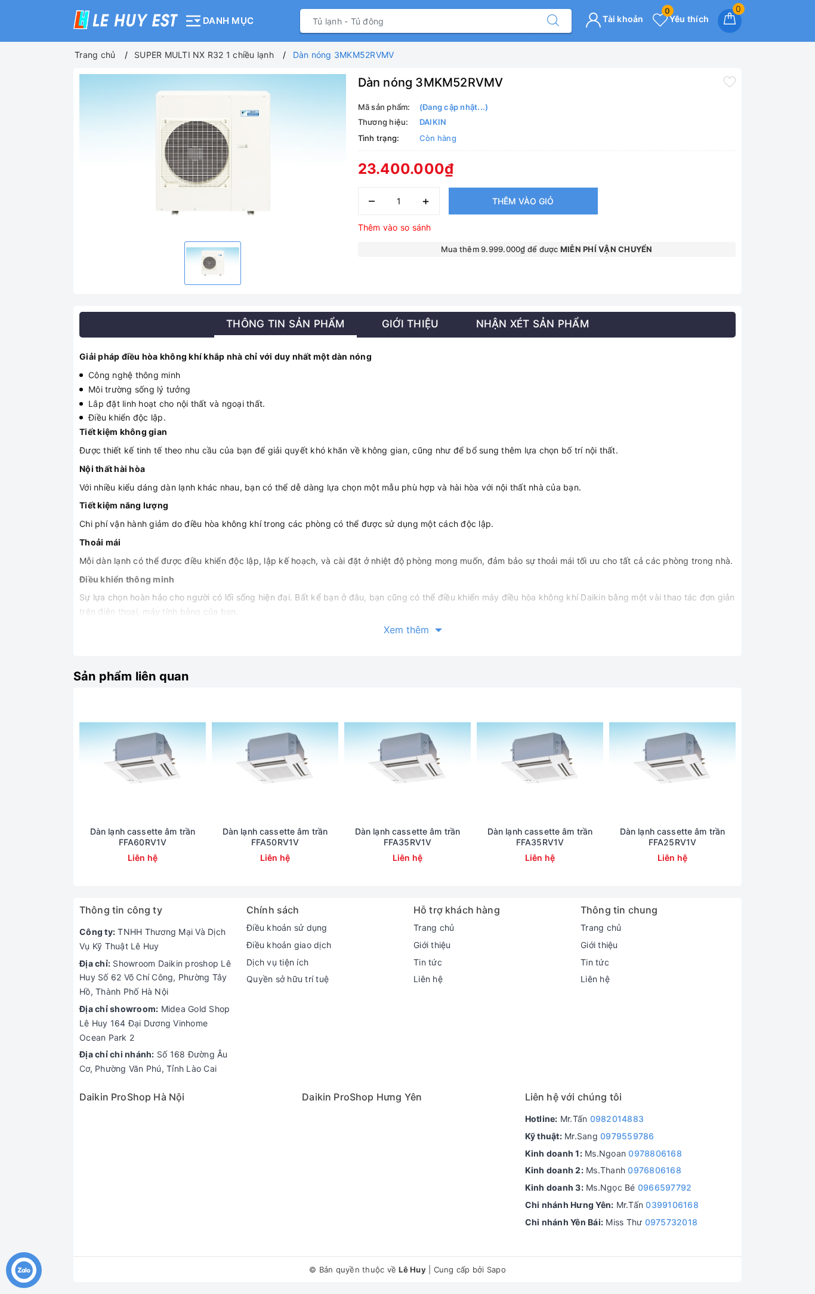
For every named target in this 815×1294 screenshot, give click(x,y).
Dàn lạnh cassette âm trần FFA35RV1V (408, 836)
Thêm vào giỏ (523, 201)
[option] (212, 153)
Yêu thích (687, 19)
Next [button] (768, 796)
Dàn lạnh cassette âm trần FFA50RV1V (275, 836)
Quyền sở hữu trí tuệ (287, 979)
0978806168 (655, 1153)
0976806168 (654, 1170)
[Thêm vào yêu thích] (730, 81)
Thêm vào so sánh (394, 227)
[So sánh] (199, 760)
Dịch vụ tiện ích (277, 962)
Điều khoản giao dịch (288, 945)
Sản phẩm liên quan (131, 676)
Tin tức (427, 962)
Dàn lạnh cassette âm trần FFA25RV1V (673, 836)
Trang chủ (433, 927)
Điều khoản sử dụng (287, 927)
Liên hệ (428, 979)
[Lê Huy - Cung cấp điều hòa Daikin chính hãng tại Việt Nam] (125, 19)
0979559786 (627, 1136)
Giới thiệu (432, 945)
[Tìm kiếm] (553, 21)
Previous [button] (46, 796)
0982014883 (617, 1119)
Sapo (496, 1269)
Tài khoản (622, 19)
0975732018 (671, 1222)
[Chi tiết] (86, 760)
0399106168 (672, 1205)
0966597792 (665, 1187)
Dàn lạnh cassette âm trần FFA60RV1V (143, 836)
